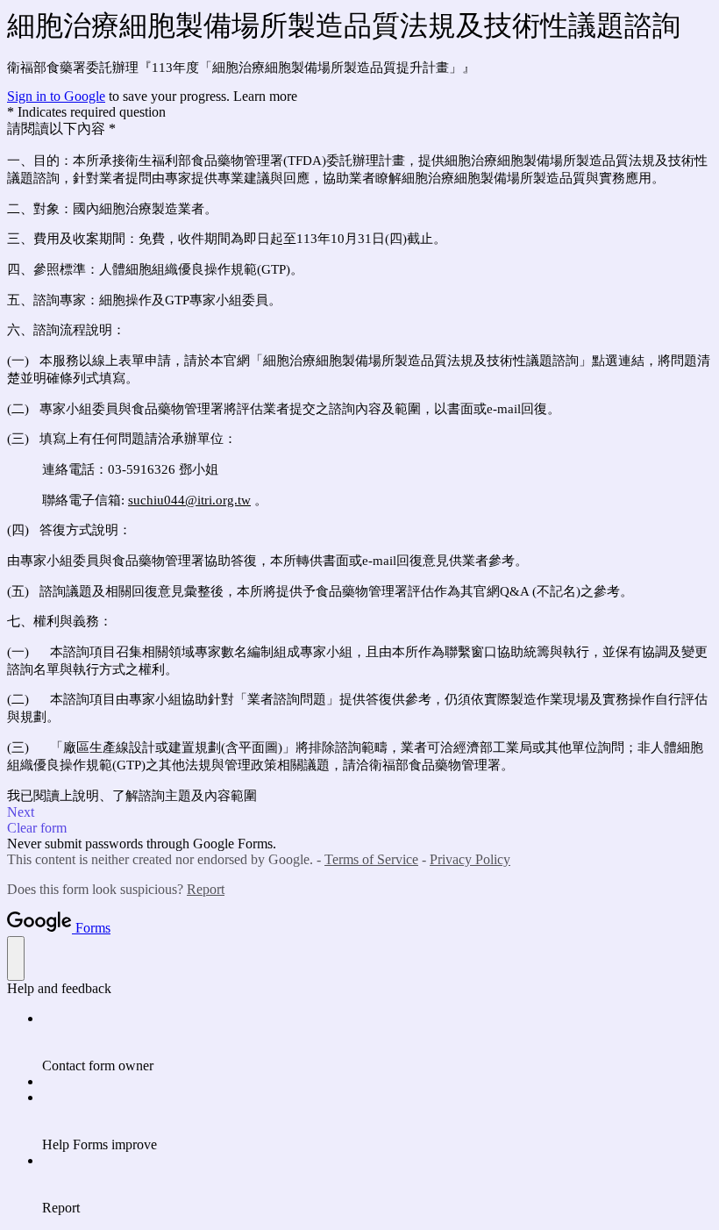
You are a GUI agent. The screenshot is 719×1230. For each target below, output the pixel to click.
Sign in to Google (56, 96)
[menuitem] (377, 1042)
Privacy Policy (470, 859)
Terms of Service (371, 859)
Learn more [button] (265, 96)
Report (205, 889)
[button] (359, 812)
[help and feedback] (16, 958)
